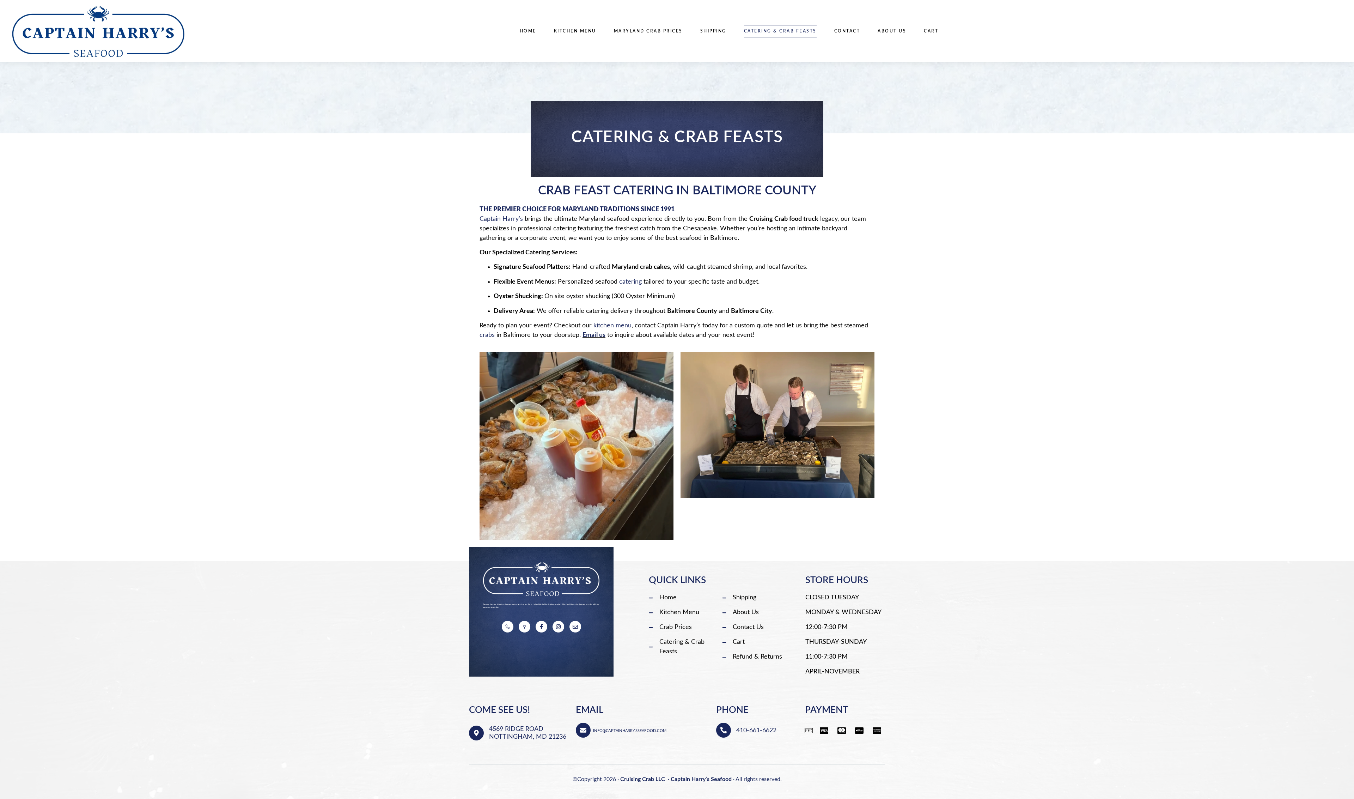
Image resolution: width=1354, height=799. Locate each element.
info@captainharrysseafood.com (629, 731)
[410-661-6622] (723, 730)
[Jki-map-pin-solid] (524, 626)
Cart (931, 31)
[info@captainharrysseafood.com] (583, 730)
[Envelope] (575, 626)
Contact (847, 31)
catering (630, 282)
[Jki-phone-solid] (507, 626)
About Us (892, 31)
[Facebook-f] (541, 626)
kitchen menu (612, 325)
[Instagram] (558, 626)
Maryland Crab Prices (648, 31)
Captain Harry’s (501, 219)
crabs (487, 335)
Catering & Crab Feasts (780, 31)
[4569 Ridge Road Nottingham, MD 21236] (476, 733)
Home (528, 31)
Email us (594, 335)
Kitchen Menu (575, 31)
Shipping (713, 31)
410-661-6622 (756, 730)
